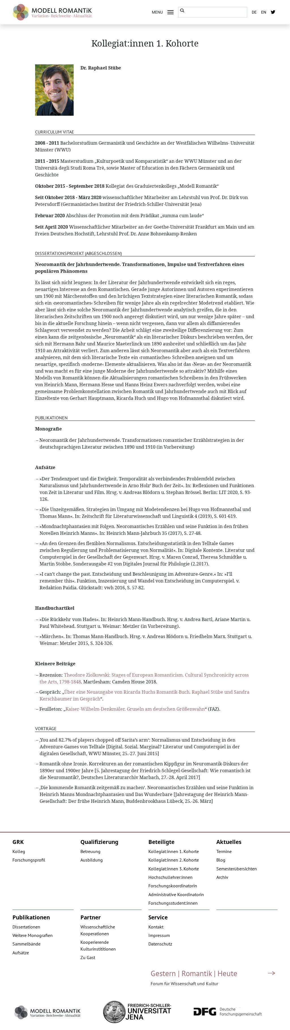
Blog (220, 860)
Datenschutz (160, 944)
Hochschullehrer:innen (170, 877)
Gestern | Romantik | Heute (194, 973)
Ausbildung (91, 860)
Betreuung (90, 851)
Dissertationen (26, 927)
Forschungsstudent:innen (173, 903)
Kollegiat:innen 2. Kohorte (173, 860)
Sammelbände (26, 944)
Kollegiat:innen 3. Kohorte (173, 868)
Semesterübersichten (236, 868)
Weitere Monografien (32, 935)
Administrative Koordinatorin (176, 894)
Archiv (222, 877)
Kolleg (18, 851)
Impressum (159, 935)
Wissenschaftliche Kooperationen (97, 930)
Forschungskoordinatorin (172, 885)
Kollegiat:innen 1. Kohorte (173, 851)
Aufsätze (20, 952)
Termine (224, 851)
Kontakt (155, 927)
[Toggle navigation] (170, 12)
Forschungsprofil (28, 860)
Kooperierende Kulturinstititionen (98, 945)
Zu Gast (87, 957)
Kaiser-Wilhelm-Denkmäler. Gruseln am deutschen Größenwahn (135, 709)
